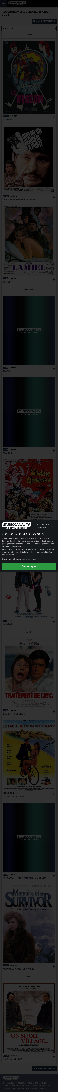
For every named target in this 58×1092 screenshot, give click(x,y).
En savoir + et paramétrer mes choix (19, 559)
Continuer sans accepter (42, 525)
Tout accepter (29, 566)
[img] (52, 526)
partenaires (28, 541)
